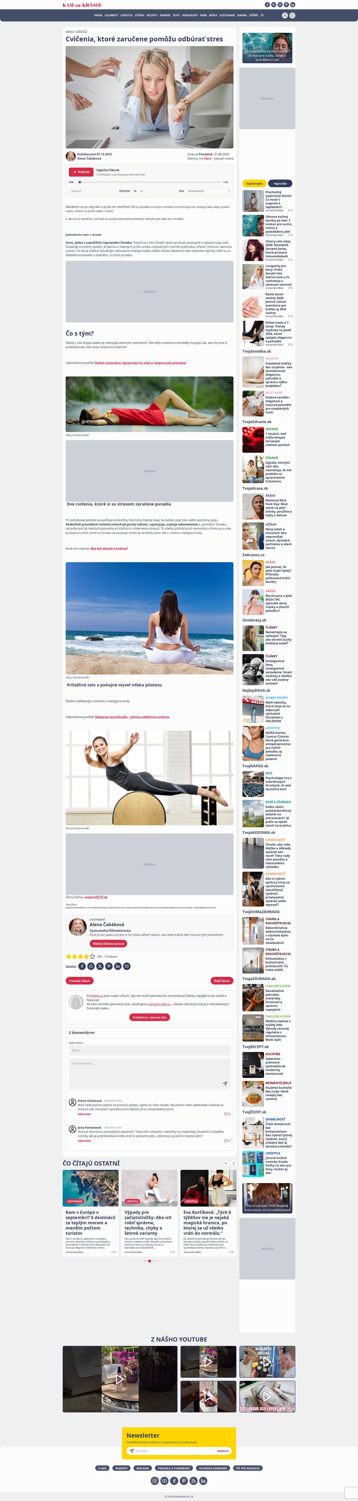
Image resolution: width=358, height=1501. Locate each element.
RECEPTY (152, 15)
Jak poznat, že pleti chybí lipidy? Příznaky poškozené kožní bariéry (278, 574)
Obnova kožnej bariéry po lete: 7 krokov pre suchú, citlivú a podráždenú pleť (279, 224)
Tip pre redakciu (248, 1468)
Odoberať (223, 1451)
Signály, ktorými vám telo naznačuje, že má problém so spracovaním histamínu (278, 472)
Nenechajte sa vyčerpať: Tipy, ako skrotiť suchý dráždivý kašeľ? (278, 637)
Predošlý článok (79, 981)
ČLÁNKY (271, 627)
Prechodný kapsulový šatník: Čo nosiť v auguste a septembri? (279, 199)
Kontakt (121, 1468)
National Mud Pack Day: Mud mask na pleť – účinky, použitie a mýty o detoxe (279, 507)
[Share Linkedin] (118, 966)
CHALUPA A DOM (278, 986)
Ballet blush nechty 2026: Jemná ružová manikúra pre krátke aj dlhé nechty (276, 303)
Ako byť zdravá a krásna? (109, 548)
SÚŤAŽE (253, 15)
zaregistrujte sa (159, 1004)
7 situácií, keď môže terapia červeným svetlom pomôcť (278, 439)
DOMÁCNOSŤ (275, 840)
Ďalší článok (222, 981)
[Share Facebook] (82, 966)
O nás (102, 1468)
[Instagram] (280, 4)
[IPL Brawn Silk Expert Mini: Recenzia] (267, 1396)
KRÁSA (98, 15)
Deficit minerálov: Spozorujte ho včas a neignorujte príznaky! (140, 363)
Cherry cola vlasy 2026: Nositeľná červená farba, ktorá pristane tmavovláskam (278, 248)
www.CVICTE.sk (96, 897)
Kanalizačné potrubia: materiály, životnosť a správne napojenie (275, 1000)
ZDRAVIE (165, 15)
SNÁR (203, 15)
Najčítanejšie (254, 183)
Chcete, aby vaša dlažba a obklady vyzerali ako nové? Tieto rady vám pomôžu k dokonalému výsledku (278, 856)
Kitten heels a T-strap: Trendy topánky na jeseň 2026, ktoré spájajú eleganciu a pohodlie (279, 332)
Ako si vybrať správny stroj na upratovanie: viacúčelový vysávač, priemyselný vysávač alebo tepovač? (278, 892)
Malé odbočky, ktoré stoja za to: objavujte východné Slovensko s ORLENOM (278, 712)
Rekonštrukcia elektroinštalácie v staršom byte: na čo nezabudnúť (278, 935)
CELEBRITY (111, 15)
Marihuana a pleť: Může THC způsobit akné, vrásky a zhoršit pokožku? (279, 603)
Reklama (142, 1468)
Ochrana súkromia (213, 1468)
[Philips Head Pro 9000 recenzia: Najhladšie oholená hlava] (267, 1361)
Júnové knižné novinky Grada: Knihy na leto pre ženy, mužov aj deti (278, 1165)
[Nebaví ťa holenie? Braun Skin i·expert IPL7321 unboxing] (208, 1396)
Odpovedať (84, 1114)
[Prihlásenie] (285, 15)
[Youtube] (273, 4)
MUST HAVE (274, 393)
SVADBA (242, 15)
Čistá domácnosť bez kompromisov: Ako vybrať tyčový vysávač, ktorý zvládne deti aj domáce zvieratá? (279, 1135)
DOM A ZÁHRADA (278, 802)
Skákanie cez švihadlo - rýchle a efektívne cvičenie (132, 717)
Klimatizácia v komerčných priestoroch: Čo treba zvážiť (277, 964)
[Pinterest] (286, 4)
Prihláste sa (95, 996)
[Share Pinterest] (109, 966)
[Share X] (100, 966)
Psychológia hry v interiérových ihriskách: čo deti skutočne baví (279, 783)
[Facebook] (267, 4)
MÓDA (213, 15)
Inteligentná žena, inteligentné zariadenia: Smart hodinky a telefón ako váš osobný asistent (279, 672)
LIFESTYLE (126, 15)
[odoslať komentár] (225, 1084)
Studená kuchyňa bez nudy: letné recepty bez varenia (279, 1093)
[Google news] (193, 1481)
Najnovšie (280, 183)
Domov (70, 31)
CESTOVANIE (227, 15)
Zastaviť (76, 191)
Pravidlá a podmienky (174, 1468)
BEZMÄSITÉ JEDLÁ (278, 1083)
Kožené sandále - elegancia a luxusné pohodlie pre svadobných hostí (278, 404)
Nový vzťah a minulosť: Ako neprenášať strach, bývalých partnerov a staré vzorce (278, 538)
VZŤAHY (140, 15)
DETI (269, 773)
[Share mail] (127, 966)
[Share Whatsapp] (91, 966)
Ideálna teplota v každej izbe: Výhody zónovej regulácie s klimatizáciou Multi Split (278, 1030)
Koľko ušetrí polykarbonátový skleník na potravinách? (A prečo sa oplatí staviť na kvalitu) (278, 816)
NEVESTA (272, 359)
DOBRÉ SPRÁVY (277, 698)
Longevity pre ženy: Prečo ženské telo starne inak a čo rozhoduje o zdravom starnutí (279, 275)
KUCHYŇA (273, 1054)
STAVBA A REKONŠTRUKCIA (278, 921)
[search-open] (292, 15)
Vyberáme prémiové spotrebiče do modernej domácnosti (275, 1066)
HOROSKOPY (190, 15)
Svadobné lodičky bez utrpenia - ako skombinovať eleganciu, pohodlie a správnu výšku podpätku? (279, 375)
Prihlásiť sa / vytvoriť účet (149, 1017)
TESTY (176, 15)
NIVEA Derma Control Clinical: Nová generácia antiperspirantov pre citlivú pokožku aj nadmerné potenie (278, 746)
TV (262, 15)
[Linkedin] (292, 4)
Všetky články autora (108, 944)
